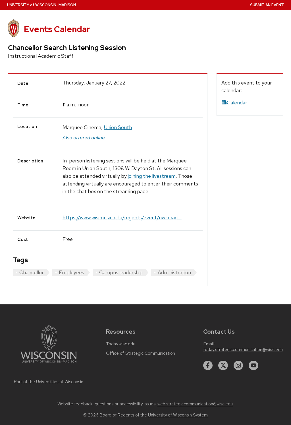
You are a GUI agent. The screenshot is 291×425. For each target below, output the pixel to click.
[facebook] (208, 365)
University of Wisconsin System (178, 415)
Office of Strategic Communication (140, 353)
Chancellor (31, 272)
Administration (174, 272)
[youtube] (253, 365)
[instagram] (238, 365)
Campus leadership (121, 272)
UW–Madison (41, 5)
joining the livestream (152, 176)
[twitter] (223, 365)
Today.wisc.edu (120, 344)
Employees (71, 272)
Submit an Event (267, 5)
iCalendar (236, 102)
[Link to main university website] (48, 364)
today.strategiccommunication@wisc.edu (243, 349)
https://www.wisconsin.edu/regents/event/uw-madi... (122, 217)
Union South (118, 127)
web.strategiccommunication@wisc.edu (195, 404)
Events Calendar (57, 29)
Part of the (48, 382)
